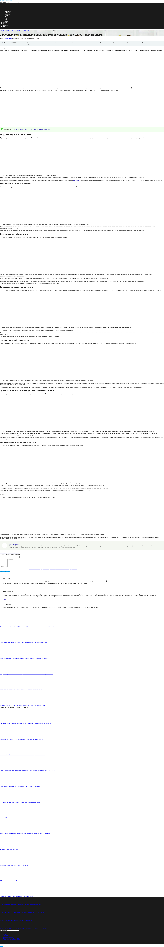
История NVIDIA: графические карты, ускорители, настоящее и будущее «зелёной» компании (25, 833)
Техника (7, 17)
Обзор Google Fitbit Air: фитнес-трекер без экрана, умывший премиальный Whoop (22, 912)
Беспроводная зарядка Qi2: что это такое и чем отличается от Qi (17, 896)
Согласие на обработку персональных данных (33, 943)
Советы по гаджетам (13, 553)
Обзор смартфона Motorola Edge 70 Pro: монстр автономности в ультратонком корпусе (23, 642)
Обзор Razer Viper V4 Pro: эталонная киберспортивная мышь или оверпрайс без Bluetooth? (24, 658)
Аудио (6, 18)
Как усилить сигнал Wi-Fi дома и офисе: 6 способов (14, 865)
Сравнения (6, 25)
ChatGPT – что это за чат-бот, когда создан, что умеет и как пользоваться (32, 129)
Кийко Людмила (8, 38)
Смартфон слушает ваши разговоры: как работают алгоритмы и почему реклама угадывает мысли (26, 674)
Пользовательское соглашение (11, 938)
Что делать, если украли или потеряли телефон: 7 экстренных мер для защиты (21, 689)
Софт (4, 26)
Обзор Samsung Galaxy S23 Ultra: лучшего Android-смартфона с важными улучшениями (23, 928)
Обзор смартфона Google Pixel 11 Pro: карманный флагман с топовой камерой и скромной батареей (27, 627)
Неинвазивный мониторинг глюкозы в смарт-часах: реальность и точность (20, 802)
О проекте (5, 935)
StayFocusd (76, 180)
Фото (6, 21)
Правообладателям (8, 937)
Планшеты (8, 12)
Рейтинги (5, 22)
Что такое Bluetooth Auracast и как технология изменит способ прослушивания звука (22, 705)
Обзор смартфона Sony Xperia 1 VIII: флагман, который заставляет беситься (20, 904)
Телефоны (8, 11)
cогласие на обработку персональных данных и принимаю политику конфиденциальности (53, 569)
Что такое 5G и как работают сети (9, 849)
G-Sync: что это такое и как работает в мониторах (13, 881)
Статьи (4, 23)
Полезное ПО (3, 553)
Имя (1, 557)
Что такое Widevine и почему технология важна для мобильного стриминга (20, 818)
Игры (6, 19)
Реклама (5, 933)
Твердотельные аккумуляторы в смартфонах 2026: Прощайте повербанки (20, 786)
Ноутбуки (7, 14)
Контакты (5, 934)
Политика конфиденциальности (11, 939)
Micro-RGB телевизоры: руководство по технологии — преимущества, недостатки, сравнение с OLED (27, 770)
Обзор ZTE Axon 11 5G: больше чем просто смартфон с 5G (16, 920)
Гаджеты (7, 15)
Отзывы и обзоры (4, 30)
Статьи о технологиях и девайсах (20, 30)
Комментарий (3, 566)
